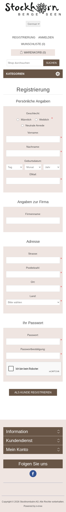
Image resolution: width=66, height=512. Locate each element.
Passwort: (33, 334)
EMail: (33, 174)
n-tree (39, 506)
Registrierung (23, 37)
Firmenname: (33, 213)
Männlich (26, 119)
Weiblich (44, 119)
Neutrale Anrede (34, 125)
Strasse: (33, 253)
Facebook (33, 473)
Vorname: (33, 132)
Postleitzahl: (33, 267)
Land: (33, 296)
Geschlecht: (33, 113)
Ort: (33, 281)
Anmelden (46, 37)
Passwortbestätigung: (33, 349)
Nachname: (33, 146)
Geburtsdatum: (33, 160)
